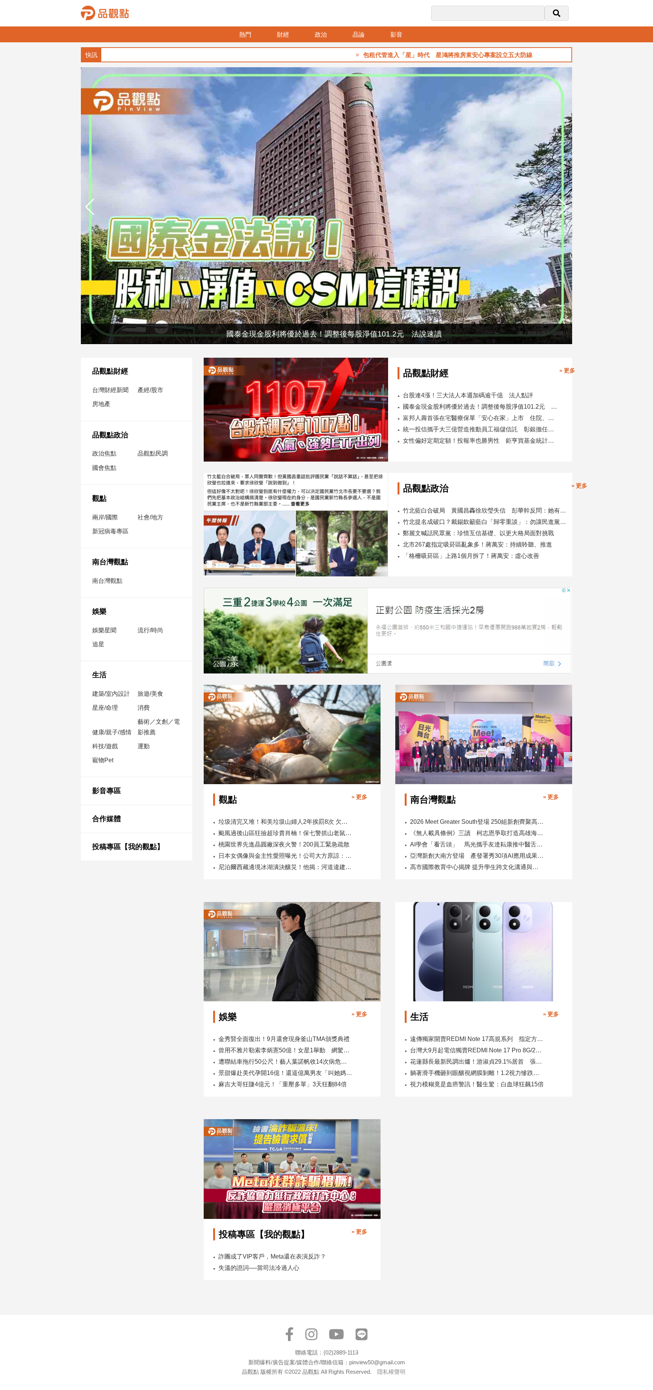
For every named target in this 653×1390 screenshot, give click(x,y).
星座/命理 (105, 707)
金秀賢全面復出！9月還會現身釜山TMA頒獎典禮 (284, 1039)
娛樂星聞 (104, 630)
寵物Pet (102, 760)
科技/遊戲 (105, 746)
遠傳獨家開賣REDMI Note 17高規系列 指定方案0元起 (477, 1039)
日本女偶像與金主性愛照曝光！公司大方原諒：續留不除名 (285, 856)
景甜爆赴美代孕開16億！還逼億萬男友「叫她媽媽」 (285, 1073)
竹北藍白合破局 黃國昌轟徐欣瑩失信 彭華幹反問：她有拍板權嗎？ (485, 510)
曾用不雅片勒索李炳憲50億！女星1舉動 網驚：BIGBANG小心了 (285, 1050)
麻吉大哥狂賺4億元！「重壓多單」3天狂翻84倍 (282, 1084)
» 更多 (567, 370)
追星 (98, 644)
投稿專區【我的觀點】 (128, 847)
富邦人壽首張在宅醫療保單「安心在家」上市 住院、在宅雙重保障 (480, 418)
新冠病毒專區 (110, 531)
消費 (144, 707)
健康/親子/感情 (112, 732)
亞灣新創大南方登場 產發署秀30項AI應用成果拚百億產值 (477, 856)
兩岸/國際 (105, 517)
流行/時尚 (150, 630)
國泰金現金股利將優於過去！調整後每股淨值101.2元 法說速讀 (480, 406)
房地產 (101, 404)
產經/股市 (150, 390)
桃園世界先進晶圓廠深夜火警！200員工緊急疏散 (284, 844)
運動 (144, 746)
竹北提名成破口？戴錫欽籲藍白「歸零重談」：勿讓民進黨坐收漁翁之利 (485, 522)
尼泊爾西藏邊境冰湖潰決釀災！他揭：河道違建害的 (285, 867)
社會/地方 (150, 517)
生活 (99, 675)
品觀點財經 (110, 371)
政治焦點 (104, 453)
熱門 (245, 34)
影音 (396, 34)
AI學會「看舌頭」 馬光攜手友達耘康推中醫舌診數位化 (477, 844)
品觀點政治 (110, 435)
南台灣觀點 (110, 562)
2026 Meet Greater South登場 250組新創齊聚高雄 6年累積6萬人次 (477, 822)
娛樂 (99, 611)
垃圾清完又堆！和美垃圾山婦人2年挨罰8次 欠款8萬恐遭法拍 (285, 822)
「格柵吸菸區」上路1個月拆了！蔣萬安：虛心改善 (471, 556)
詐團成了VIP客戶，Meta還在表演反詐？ (272, 1256)
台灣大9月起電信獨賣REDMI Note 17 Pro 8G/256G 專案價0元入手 (477, 1050)
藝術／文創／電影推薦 (159, 726)
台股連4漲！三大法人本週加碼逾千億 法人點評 (468, 395)
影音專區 (106, 791)
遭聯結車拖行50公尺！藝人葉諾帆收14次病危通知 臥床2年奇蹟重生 (285, 1061)
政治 (321, 34)
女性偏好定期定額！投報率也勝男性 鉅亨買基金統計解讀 (480, 440)
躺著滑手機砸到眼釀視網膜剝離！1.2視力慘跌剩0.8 (477, 1073)
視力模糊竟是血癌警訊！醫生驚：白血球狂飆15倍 (477, 1084)
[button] (563, 207)
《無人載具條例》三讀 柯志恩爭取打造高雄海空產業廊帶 (477, 833)
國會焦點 (104, 468)
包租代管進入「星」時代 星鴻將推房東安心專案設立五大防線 (404, 55)
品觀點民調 (153, 453)
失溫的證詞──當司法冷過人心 (258, 1268)
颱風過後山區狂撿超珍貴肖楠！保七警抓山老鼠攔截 (285, 833)
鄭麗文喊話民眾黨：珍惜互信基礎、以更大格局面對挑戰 (478, 533)
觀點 (99, 498)
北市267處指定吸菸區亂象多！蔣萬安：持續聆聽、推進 (477, 544)
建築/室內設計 (111, 693)
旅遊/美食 (150, 693)
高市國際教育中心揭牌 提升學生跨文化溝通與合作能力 (477, 867)
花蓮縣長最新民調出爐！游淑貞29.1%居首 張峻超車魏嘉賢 (477, 1061)
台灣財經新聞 (110, 390)
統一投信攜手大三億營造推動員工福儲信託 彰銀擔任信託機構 (480, 429)
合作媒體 (106, 819)
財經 (283, 34)
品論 (359, 34)
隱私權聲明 (391, 1371)
